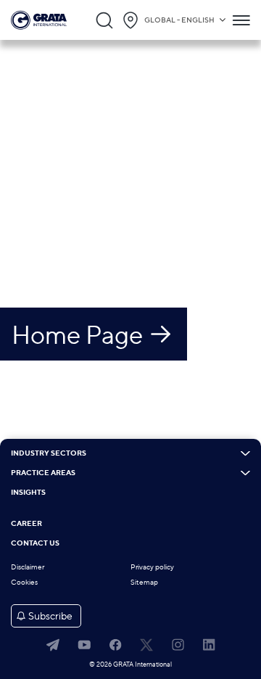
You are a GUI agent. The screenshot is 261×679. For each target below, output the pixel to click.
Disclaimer (27, 567)
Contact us (35, 543)
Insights (28, 492)
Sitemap (144, 582)
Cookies (24, 582)
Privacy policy (152, 567)
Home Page (77, 334)
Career (26, 523)
